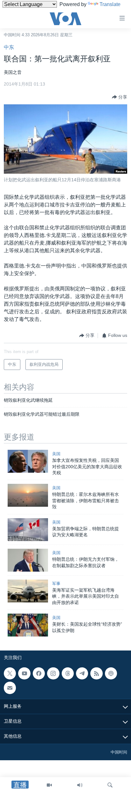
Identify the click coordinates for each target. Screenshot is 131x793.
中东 (9, 47)
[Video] (49, 785)
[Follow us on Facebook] (39, 673)
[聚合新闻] (96, 673)
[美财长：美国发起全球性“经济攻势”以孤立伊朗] (28, 625)
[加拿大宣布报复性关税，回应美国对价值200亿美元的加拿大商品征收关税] (28, 461)
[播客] (111, 673)
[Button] (119, 97)
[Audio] (79, 785)
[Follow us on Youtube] (24, 673)
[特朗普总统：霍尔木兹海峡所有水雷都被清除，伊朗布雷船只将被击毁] (28, 495)
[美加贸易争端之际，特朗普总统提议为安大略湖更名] (28, 529)
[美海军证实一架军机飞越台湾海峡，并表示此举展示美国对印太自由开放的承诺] (28, 591)
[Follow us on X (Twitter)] (10, 673)
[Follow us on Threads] (68, 673)
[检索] (110, 785)
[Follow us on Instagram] (53, 673)
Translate (110, 4)
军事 (56, 583)
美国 (56, 453)
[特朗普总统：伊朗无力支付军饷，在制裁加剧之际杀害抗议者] (28, 560)
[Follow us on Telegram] (82, 673)
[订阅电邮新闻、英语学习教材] (10, 688)
